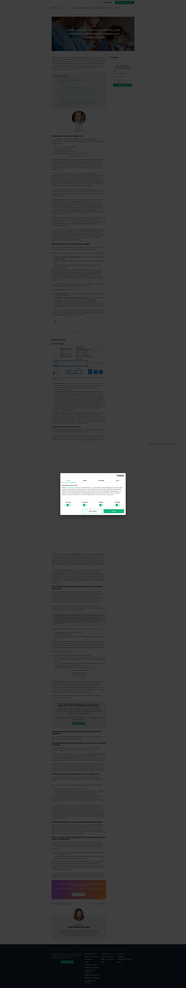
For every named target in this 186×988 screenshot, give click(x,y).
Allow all (114, 511)
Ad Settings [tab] (101, 480)
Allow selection (93, 511)
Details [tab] (85, 480)
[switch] (85, 505)
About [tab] (117, 480)
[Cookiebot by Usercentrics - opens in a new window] (117, 476)
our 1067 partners (71, 487)
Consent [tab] (68, 480)
